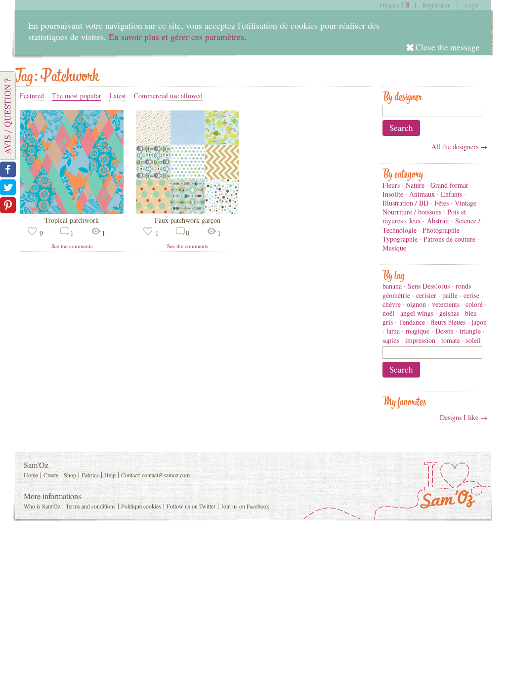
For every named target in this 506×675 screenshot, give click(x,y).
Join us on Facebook (245, 506)
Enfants (451, 194)
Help (110, 475)
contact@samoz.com (166, 475)
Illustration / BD (405, 203)
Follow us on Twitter (191, 506)
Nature (415, 185)
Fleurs (391, 185)
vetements (446, 304)
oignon (416, 304)
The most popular (76, 95)
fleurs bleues (448, 322)
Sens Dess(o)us (429, 286)
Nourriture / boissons (411, 211)
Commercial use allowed (168, 95)
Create (50, 475)
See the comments (71, 246)
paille (450, 295)
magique (417, 331)
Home (31, 475)
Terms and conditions (91, 506)
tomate (450, 340)
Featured (32, 95)
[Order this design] (72, 211)
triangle (470, 331)
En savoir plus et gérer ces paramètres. (178, 36)
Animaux (422, 194)
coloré (474, 304)
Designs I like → (463, 417)
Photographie (441, 230)
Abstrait (438, 220)
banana (392, 286)
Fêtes (441, 203)
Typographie (400, 239)
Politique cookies (141, 506)
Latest (117, 95)
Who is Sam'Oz (42, 506)
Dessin (444, 331)
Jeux (415, 220)
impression (420, 340)
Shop (70, 475)
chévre (391, 304)
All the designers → (459, 146)
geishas (449, 313)
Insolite (392, 194)
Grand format (449, 185)
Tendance (412, 322)
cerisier (426, 295)
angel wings (416, 313)
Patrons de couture (449, 239)
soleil (473, 340)
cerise (471, 295)
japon (479, 322)
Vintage (465, 203)
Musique (394, 248)
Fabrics (90, 475)
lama (393, 331)
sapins (390, 340)
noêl (388, 313)
